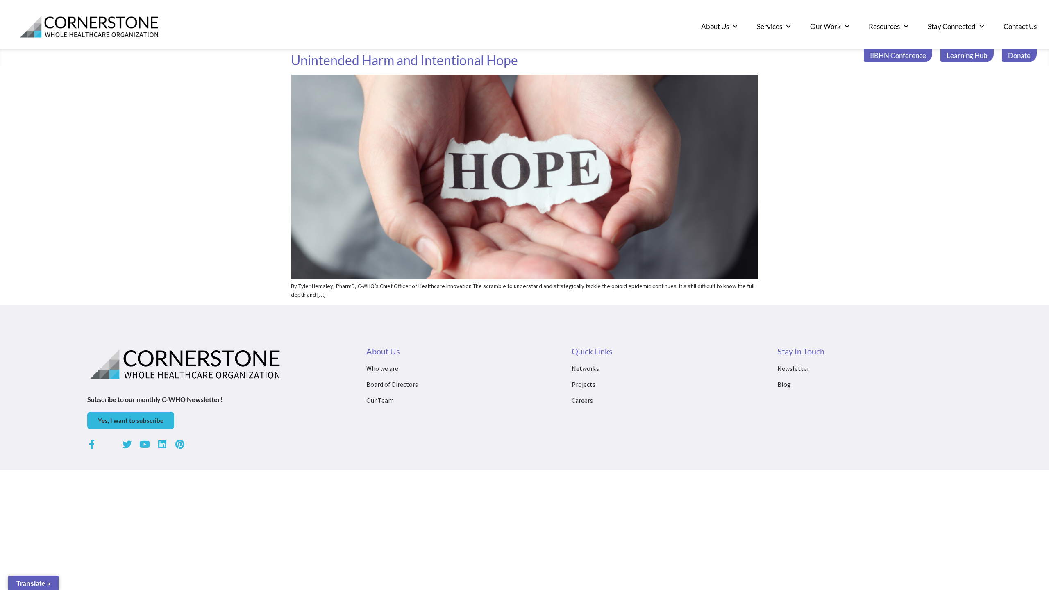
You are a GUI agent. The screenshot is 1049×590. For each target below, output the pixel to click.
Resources (884, 26)
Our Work (825, 26)
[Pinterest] (180, 444)
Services (769, 26)
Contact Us (1020, 26)
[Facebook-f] (92, 444)
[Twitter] (127, 444)
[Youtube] (145, 444)
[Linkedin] (162, 444)
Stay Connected (952, 26)
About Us (715, 26)
